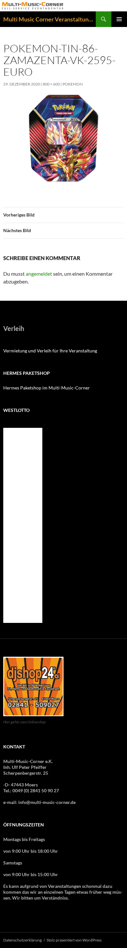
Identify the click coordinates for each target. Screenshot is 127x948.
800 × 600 (51, 84)
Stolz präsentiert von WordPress (74, 940)
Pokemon (73, 84)
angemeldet (39, 273)
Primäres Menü (119, 19)
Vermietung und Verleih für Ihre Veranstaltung (50, 350)
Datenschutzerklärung (22, 940)
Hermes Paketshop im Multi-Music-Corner (46, 387)
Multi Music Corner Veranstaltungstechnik (49, 19)
